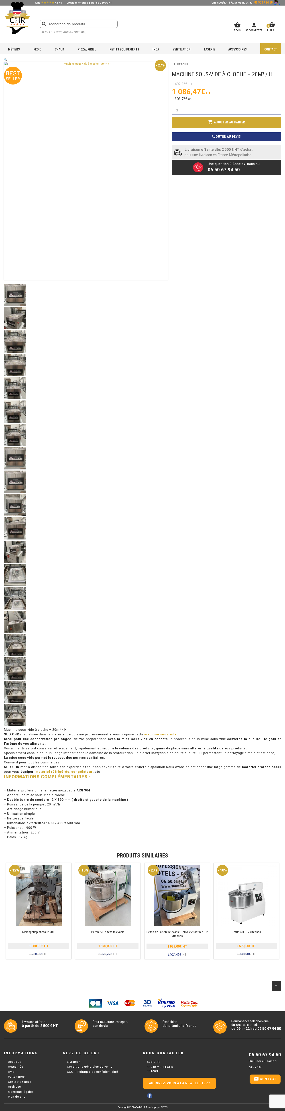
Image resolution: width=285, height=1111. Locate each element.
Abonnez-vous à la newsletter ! (179, 1083)
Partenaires (16, 1076)
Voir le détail (39, 911)
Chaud (59, 49)
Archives (14, 1086)
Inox (156, 49)
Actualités (15, 1066)
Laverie (209, 49)
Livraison (74, 1061)
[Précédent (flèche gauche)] (8, 555)
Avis (11, 1071)
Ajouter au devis (226, 136)
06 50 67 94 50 (265, 1054)
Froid (37, 49)
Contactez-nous (20, 1081)
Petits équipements (124, 49)
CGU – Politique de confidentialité (92, 1071)
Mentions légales (21, 1091)
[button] (5, 59)
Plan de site (16, 1096)
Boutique (14, 1061)
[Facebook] (150, 1096)
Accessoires (237, 49)
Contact (270, 49)
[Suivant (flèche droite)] (277, 555)
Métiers (14, 49)
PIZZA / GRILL (87, 49)
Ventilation (182, 49)
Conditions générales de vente (89, 1066)
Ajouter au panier (226, 122)
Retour (180, 64)
